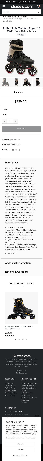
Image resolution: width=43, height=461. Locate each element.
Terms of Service (11, 393)
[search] (21, 11)
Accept (20, 444)
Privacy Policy (30, 438)
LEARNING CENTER (29, 379)
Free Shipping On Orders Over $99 (22, 2)
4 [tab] (27, 340)
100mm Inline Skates (19, 16)
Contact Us (23, 373)
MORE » (24, 403)
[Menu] (3, 6)
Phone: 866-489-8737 (13, 412)
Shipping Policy (10, 390)
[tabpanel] (21, 314)
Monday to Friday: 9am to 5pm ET (17, 415)
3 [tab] (23, 340)
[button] (18, 92)
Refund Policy (10, 388)
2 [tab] (20, 340)
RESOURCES (10, 379)
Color (5, 109)
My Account (9, 383)
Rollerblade (15, 139)
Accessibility (9, 395)
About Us (22, 370)
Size (4, 114)
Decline (20, 450)
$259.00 (8, 333)
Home (7, 16)
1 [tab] (16, 340)
